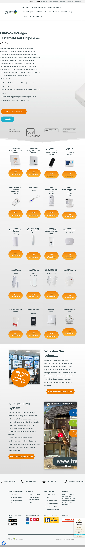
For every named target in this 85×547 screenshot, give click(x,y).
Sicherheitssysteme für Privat (32, 12)
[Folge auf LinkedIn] (27, 523)
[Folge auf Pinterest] (31, 519)
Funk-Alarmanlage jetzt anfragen (21, 456)
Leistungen (26, 7)
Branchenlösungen (54, 7)
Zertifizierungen (51, 494)
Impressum (59, 539)
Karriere (56, 12)
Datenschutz (67, 539)
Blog (70, 12)
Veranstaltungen (36, 16)
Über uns (48, 12)
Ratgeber (25, 16)
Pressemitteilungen (52, 506)
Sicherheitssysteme (39, 7)
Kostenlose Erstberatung (76, 481)
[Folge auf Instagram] (34, 519)
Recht (48, 497)
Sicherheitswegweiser (53, 509)
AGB (72, 539)
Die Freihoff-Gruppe (34, 494)
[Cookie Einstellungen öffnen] (4, 545)
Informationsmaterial (52, 503)
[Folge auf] (31, 523)
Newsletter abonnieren (75, 1)
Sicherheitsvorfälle (52, 500)
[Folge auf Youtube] (37, 519)
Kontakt (44, 1)
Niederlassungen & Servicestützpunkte (34, 498)
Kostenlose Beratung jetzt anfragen (60, 391)
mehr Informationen (15, 173)
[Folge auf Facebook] (27, 519)
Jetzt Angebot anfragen (14, 111)
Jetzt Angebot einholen (57, 1)
